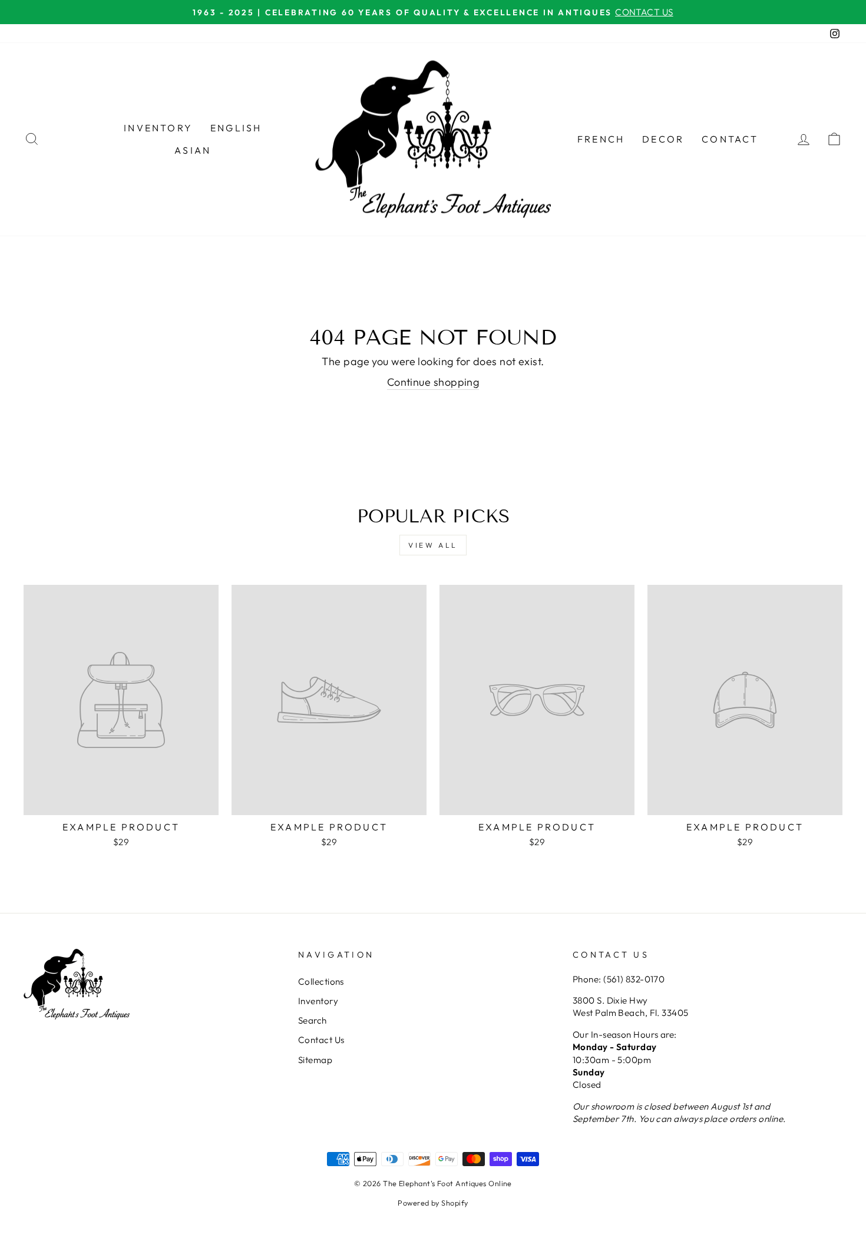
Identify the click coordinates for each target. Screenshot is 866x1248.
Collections (321, 981)
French (600, 139)
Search (312, 1020)
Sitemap (315, 1059)
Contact (730, 139)
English (236, 128)
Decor (663, 139)
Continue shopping (433, 382)
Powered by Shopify (433, 1202)
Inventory (158, 128)
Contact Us (321, 1039)
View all (433, 545)
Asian (192, 150)
